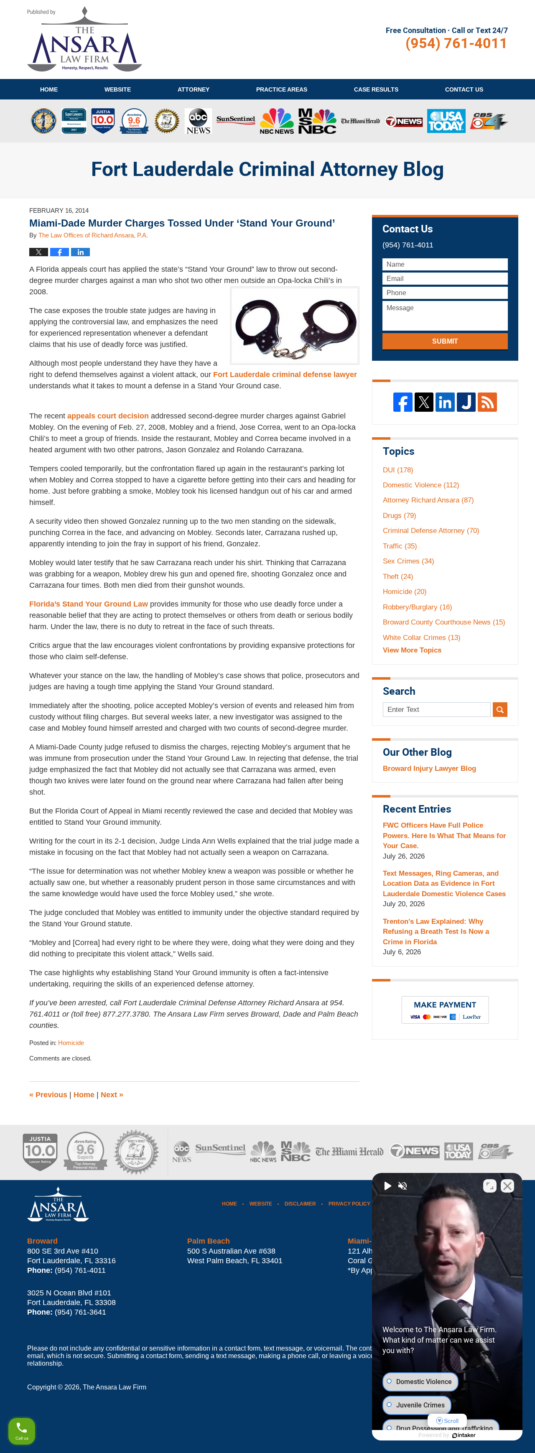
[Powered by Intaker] (463, 1435)
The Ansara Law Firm (114, 1387)
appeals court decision (108, 416)
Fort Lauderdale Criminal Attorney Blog (84, 38)
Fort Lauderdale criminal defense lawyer (284, 374)
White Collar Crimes (422, 638)
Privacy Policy (349, 1204)
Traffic (400, 546)
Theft (398, 577)
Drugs (399, 516)
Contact (464, 89)
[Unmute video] (387, 1186)
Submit (445, 341)
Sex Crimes (408, 561)
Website (117, 89)
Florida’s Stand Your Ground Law (88, 604)
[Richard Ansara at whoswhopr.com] (135, 1152)
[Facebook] (403, 402)
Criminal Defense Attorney (431, 531)
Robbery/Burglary (417, 607)
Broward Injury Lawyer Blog (429, 768)
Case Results (376, 89)
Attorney (193, 89)
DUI (398, 470)
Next (112, 1095)
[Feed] (487, 402)
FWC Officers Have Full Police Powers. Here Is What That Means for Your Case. (444, 835)
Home (49, 89)
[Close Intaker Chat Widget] (507, 1186)
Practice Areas (281, 89)
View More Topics (412, 650)
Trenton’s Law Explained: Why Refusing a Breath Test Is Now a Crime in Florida (436, 932)
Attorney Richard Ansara (428, 500)
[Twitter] (424, 402)
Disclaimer (300, 1204)
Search (500, 709)
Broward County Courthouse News (444, 622)
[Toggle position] (490, 1186)
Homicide (71, 1043)
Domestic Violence (421, 485)
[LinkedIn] (445, 402)
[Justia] (466, 402)
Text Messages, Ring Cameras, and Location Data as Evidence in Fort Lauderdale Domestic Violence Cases (444, 883)
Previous (48, 1095)
